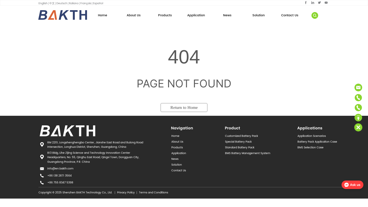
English (43, 3)
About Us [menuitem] (134, 15)
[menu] (196, 15)
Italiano (74, 3)
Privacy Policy (126, 192)
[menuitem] (165, 15)
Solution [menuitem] (258, 15)
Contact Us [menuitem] (289, 15)
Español (98, 3)
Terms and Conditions (153, 192)
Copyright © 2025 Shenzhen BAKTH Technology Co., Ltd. (76, 192)
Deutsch (61, 3)
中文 (52, 3)
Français (85, 3)
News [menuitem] (227, 15)
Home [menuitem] (102, 15)
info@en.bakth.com (60, 168)
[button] (165, 15)
